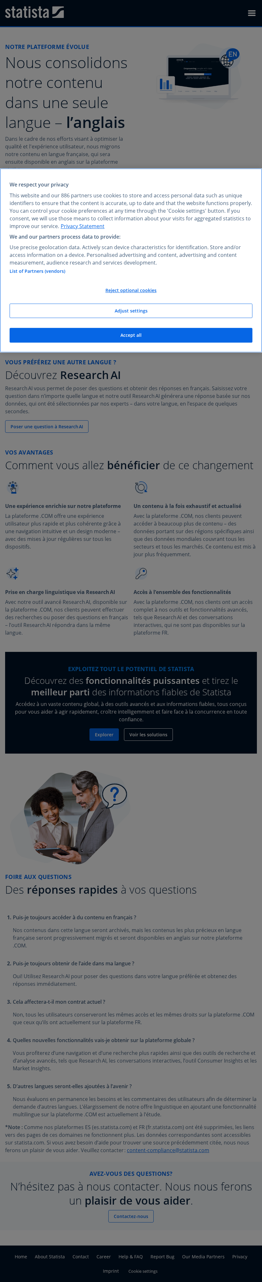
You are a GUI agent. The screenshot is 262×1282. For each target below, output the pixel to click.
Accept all (131, 335)
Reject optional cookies (131, 290)
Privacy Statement (82, 226)
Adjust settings (131, 311)
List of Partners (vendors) (37, 271)
